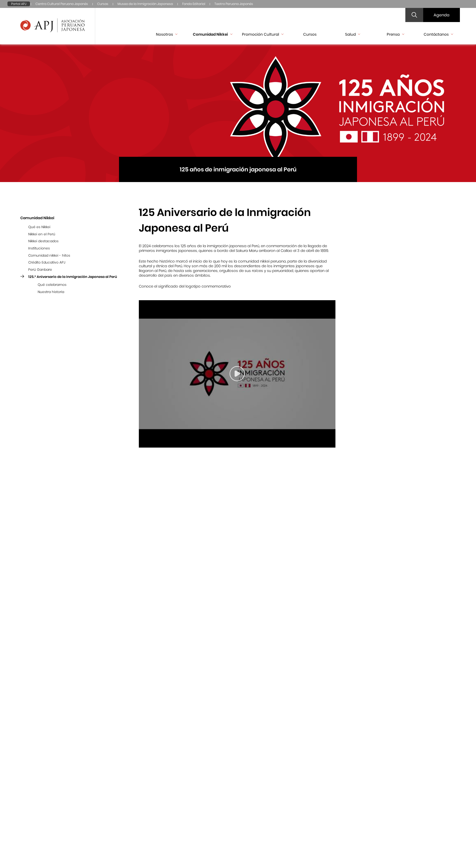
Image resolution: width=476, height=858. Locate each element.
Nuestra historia (51, 292)
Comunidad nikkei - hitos (49, 255)
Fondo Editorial (193, 3)
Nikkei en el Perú (41, 234)
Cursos (102, 3)
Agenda (441, 15)
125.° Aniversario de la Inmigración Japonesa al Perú (72, 276)
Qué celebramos (52, 284)
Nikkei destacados (43, 241)
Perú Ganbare (40, 269)
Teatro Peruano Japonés (233, 3)
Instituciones (39, 248)
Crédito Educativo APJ (46, 262)
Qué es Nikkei (39, 227)
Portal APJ (18, 3)
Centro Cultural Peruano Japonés (61, 3)
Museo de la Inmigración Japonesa (145, 3)
